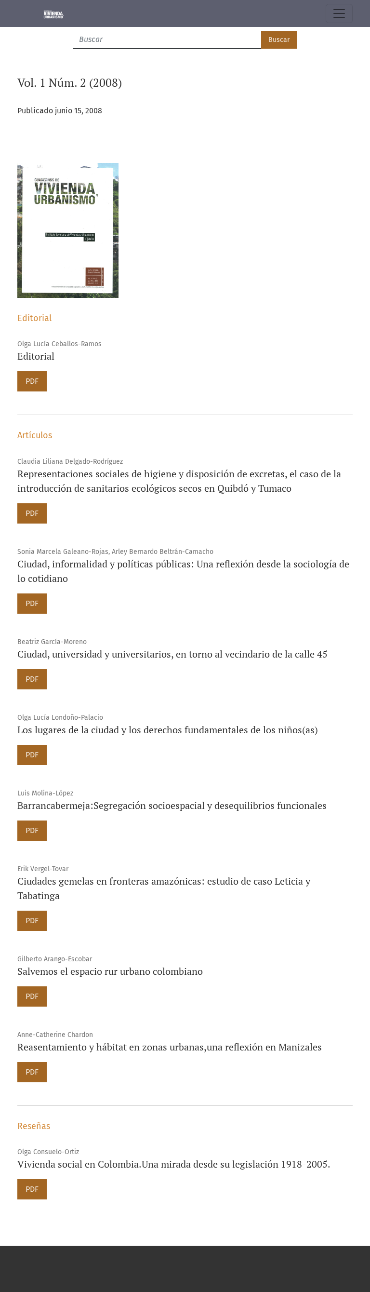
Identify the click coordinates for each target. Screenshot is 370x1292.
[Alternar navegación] (339, 13)
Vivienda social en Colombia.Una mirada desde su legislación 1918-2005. (173, 1164)
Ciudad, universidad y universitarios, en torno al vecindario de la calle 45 (172, 653)
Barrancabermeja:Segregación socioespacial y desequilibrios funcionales (172, 805)
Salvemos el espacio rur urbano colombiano (110, 971)
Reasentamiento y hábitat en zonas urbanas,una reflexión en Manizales (169, 1046)
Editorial (35, 356)
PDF (32, 381)
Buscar (279, 40)
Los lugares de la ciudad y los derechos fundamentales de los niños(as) (167, 729)
